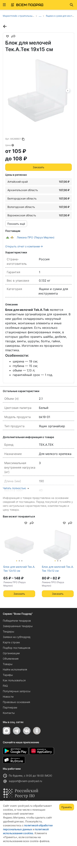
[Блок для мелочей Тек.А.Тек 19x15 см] (38, 90)
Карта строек (11, 642)
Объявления (11, 658)
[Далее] (68, 90)
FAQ (5, 685)
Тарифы (8, 674)
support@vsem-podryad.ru (25, 781)
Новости (8, 696)
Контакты (9, 712)
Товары (8, 664)
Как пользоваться (14, 680)
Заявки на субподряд (16, 636)
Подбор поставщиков (16, 647)
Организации (11, 653)
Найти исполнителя (15, 669)
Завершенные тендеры (18, 626)
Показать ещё (16, 223)
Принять (66, 807)
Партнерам (10, 707)
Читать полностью (14, 488)
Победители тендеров (17, 620)
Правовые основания (16, 702)
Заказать (38, 167)
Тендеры (8, 631)
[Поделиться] (13, 36)
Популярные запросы (16, 691)
